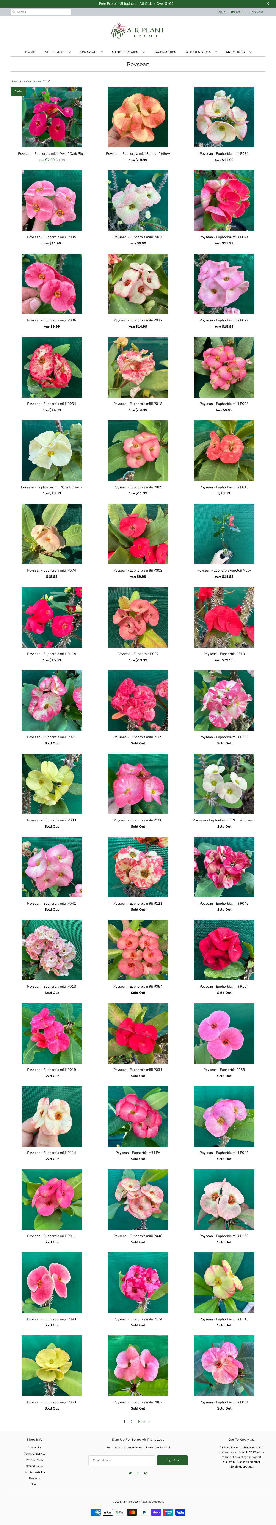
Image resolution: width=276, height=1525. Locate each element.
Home (30, 51)
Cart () (239, 12)
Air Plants (56, 51)
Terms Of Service (34, 1454)
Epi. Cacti (89, 51)
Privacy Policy (34, 1460)
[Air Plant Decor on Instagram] (146, 1473)
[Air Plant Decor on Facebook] (138, 1473)
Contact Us (34, 1448)
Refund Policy (34, 1466)
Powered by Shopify (152, 1501)
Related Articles (34, 1472)
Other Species (126, 51)
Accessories (165, 51)
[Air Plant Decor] (138, 32)
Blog (34, 1485)
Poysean (138, 64)
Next (142, 1421)
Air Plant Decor (131, 1501)
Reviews (34, 1478)
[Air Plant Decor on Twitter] (130, 1473)
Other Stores (199, 51)
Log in (221, 12)
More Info (236, 51)
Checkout (256, 12)
